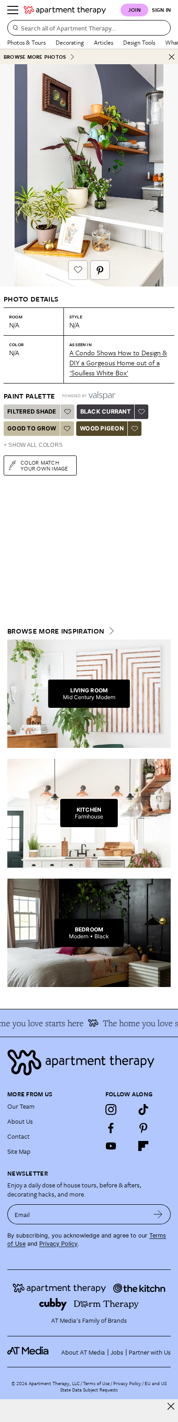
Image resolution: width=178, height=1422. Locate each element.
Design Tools (139, 42)
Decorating (70, 42)
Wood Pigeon (102, 428)
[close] (171, 1406)
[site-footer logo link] (27, 1351)
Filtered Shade (32, 411)
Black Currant (105, 411)
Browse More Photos (35, 57)
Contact (18, 1136)
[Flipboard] (143, 1146)
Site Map (19, 1151)
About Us (20, 1121)
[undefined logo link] (65, 10)
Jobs (116, 1352)
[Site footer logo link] (89, 1062)
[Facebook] (110, 1127)
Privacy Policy (58, 1243)
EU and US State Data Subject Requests (113, 1386)
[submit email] (158, 1214)
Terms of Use (96, 1383)
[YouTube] (110, 1146)
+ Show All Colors (33, 445)
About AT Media (83, 1352)
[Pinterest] (143, 1127)
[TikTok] (143, 1109)
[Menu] (12, 10)
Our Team (21, 1106)
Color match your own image (44, 465)
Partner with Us (150, 1352)
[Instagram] (110, 1109)
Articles (103, 42)
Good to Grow (31, 428)
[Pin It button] (100, 270)
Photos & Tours (26, 42)
